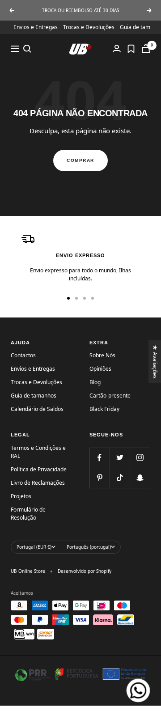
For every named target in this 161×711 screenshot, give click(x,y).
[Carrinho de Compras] (145, 48)
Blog (95, 382)
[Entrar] (117, 48)
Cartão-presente (110, 395)
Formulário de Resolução (28, 513)
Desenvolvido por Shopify (84, 571)
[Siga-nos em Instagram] (140, 458)
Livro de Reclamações (38, 483)
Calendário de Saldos (37, 409)
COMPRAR (80, 160)
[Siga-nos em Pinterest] (99, 478)
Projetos (21, 496)
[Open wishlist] (131, 49)
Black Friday (104, 409)
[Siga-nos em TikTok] (120, 478)
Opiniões (100, 368)
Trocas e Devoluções (88, 27)
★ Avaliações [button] (155, 362)
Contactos (23, 355)
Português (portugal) (89, 547)
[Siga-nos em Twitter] (120, 458)
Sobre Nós (102, 355)
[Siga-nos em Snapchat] (140, 478)
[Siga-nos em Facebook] (99, 458)
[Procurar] (27, 49)
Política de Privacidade (39, 469)
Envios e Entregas (35, 27)
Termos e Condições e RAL (38, 452)
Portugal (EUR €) (34, 547)
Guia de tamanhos (33, 395)
